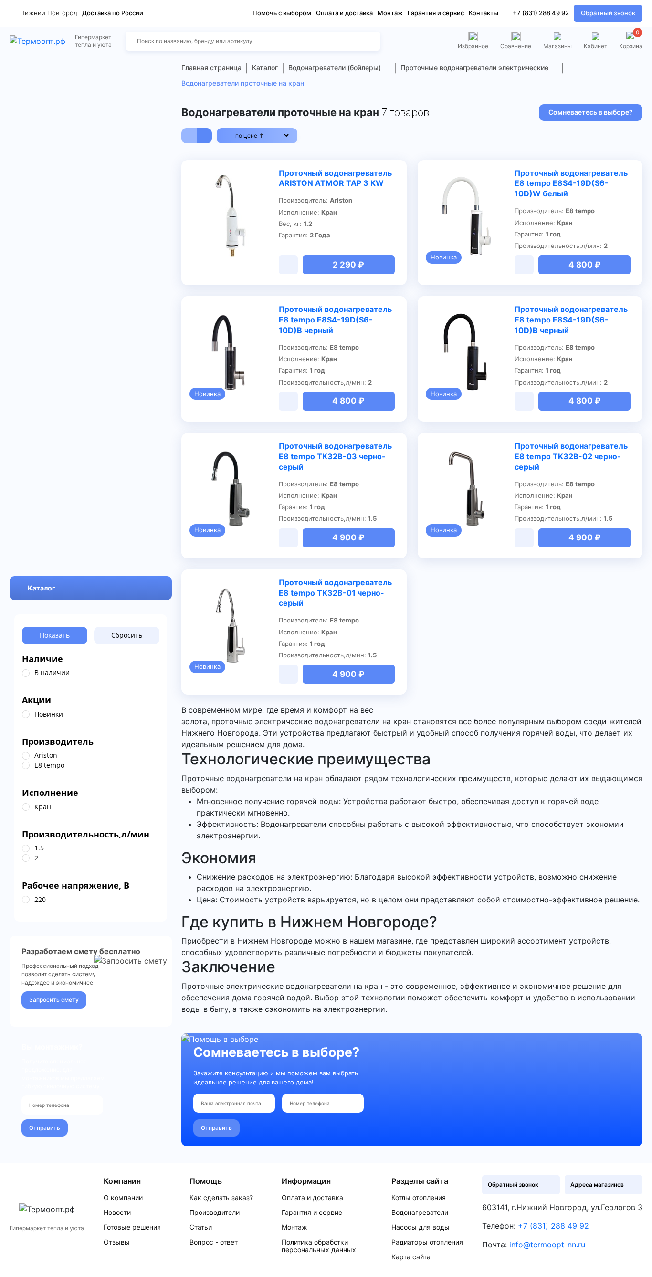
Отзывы (117, 1242)
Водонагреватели (419, 1212)
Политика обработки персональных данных (319, 1246)
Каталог (41, 588)
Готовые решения (132, 1227)
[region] (90, 673)
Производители (214, 1212)
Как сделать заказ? (221, 1198)
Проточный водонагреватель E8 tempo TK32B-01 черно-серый (335, 593)
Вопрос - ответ (213, 1242)
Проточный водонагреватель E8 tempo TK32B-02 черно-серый (571, 456)
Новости (117, 1212)
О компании (123, 1198)
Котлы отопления (418, 1198)
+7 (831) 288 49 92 (541, 13)
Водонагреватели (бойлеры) (334, 68)
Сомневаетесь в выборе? (590, 112)
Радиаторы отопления (427, 1242)
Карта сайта (411, 1257)
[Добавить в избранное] (266, 174)
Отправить (44, 1127)
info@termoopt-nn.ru (547, 1244)
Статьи (200, 1227)
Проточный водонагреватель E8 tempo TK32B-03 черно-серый (335, 456)
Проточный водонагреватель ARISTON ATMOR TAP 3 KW (335, 178)
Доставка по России (112, 13)
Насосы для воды (420, 1227)
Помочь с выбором (281, 13)
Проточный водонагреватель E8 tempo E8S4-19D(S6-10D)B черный (335, 319)
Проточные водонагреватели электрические (474, 68)
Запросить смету (54, 1000)
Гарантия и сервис (436, 13)
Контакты (483, 13)
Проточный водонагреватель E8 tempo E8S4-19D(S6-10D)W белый (571, 183)
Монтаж (390, 13)
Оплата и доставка (344, 13)
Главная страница (211, 68)
